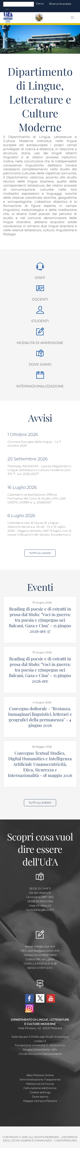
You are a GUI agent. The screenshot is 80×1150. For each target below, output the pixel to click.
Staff (40, 278)
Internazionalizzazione (40, 386)
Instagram (29, 1008)
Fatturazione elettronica (40, 1088)
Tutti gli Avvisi (40, 553)
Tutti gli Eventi (40, 802)
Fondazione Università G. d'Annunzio (40, 1045)
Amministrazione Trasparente (40, 1079)
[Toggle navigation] (7, 9)
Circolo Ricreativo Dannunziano (40, 1053)
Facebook (29, 998)
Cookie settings (40, 1092)
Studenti (40, 321)
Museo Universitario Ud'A (40, 1049)
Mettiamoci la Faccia (40, 1083)
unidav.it (40, 1041)
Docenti (40, 299)
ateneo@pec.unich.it (42, 950)
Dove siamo (40, 364)
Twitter (40, 998)
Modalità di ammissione (40, 343)
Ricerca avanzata (60, 3)
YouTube (50, 998)
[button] (6, 39)
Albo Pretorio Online (40, 1075)
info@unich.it (43, 946)
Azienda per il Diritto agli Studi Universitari (40, 1036)
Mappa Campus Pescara (40, 1101)
